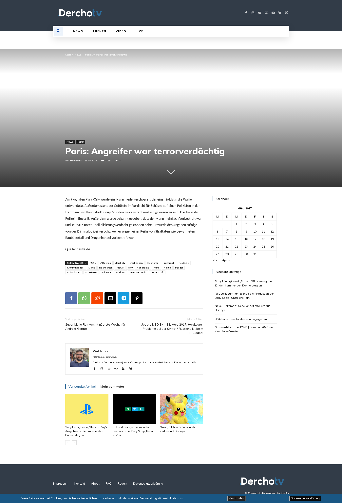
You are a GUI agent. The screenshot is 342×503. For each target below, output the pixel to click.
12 (272, 231)
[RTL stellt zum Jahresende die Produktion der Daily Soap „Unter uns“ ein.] (134, 409)
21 (227, 246)
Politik (80, 141)
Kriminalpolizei (75, 267)
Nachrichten (106, 267)
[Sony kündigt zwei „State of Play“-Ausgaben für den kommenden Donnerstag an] (86, 409)
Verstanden (236, 498)
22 (236, 246)
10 (254, 231)
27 (217, 254)
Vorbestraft (157, 272)
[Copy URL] (136, 298)
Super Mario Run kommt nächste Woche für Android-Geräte (95, 327)
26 (272, 246)
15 (236, 239)
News (78, 54)
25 (263, 246)
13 (217, 239)
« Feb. (216, 260)
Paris (157, 267)
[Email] (110, 298)
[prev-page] (67, 442)
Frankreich (169, 262)
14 (227, 239)
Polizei (179, 267)
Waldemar (75, 160)
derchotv (120, 262)
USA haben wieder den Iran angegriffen (241, 319)
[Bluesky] (279, 12)
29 (236, 254)
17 (254, 239)
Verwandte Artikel (82, 386)
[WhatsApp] (84, 298)
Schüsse (106, 272)
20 (217, 246)
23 (246, 246)
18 (263, 239)
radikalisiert (74, 272)
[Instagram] (253, 12)
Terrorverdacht (137, 272)
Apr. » (226, 260)
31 (254, 254)
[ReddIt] (97, 298)
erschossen (136, 262)
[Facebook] (246, 12)
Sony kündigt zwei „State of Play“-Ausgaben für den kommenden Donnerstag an (86, 431)
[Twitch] (266, 12)
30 (246, 254)
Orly (130, 267)
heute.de (184, 262)
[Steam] (117, 368)
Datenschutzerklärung (305, 498)
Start (68, 54)
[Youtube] (273, 12)
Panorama (143, 267)
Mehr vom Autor (112, 386)
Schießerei (91, 272)
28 (227, 254)
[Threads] (286, 12)
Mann (91, 267)
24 (254, 246)
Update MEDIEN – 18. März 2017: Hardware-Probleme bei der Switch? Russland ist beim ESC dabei (172, 329)
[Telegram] (123, 298)
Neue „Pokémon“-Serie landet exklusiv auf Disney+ (242, 308)
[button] (58, 31)
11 (263, 231)
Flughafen (153, 262)
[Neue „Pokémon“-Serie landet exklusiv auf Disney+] (181, 409)
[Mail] (259, 12)
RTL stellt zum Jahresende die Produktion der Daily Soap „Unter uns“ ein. (133, 431)
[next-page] (74, 442)
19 (272, 239)
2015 (93, 262)
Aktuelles (105, 262)
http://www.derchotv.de (105, 356)
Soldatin (120, 272)
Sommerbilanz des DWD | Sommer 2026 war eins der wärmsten (244, 329)
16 (246, 239)
